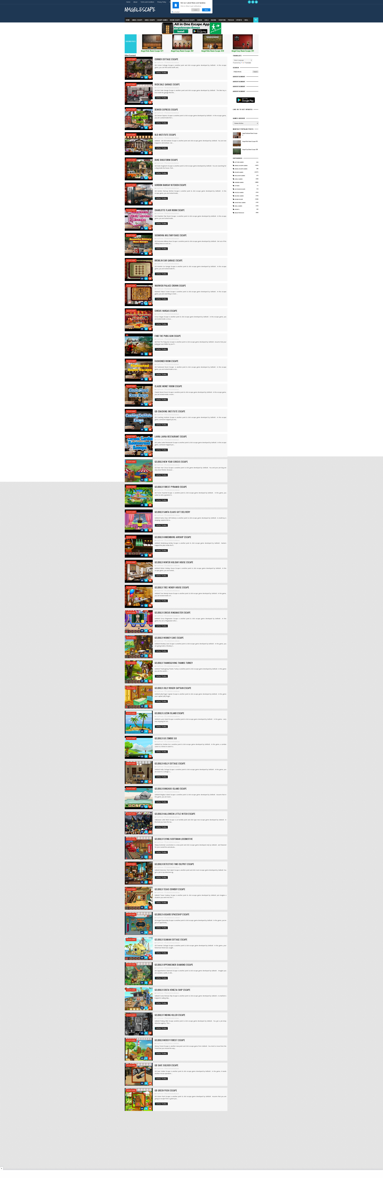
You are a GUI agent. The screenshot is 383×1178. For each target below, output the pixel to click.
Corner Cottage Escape (166, 59)
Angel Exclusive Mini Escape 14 (220, 1150)
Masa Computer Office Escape (220, 1133)
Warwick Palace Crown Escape (170, 285)
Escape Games (162, 20)
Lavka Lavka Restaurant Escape (171, 436)
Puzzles (231, 20)
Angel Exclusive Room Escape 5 (249, 134)
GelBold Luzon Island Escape (169, 713)
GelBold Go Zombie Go (166, 738)
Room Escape (175, 20)
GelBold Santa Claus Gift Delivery (172, 511)
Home (128, 2)
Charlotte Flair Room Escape (170, 210)
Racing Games (239, 196)
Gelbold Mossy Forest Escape (170, 1040)
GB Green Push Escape (166, 1090)
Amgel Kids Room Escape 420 (181, 1141)
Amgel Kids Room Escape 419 (250, 141)
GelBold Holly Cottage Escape (170, 763)
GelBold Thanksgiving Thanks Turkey (174, 662)
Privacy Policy (161, 2)
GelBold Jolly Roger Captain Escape (173, 688)
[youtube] (256, 1)
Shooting (222, 20)
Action (128, 25)
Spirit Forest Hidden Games (142, 1141)
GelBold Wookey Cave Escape (169, 637)
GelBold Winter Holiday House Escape (174, 562)
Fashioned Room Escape (166, 361)
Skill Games (238, 206)
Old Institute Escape (165, 134)
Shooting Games (240, 202)
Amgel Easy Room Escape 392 (181, 1133)
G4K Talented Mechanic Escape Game (144, 1149)
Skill (246, 20)
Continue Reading (161, 73)
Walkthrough (239, 212)
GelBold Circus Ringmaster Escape (173, 612)
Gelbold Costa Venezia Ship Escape (172, 989)
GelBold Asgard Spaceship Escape (172, 914)
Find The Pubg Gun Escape (168, 335)
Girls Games (239, 179)
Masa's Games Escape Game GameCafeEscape (224, 1125)
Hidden (199, 20)
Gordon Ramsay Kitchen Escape (170, 185)
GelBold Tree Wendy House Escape (172, 587)
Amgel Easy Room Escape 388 (250, 149)
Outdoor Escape (188, 20)
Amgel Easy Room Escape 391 (181, 1149)
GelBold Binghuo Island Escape (171, 788)
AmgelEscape (140, 9)
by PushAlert (176, 12)
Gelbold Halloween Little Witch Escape (175, 813)
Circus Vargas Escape (166, 310)
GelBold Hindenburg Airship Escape (173, 537)
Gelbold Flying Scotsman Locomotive (174, 838)
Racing (213, 20)
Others (237, 185)
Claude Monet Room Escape (168, 386)
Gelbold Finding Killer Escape (170, 1015)
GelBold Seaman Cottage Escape (171, 939)
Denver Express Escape (166, 109)
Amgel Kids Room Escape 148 (220, 1142)
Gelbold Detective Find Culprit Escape (174, 864)
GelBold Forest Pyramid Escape (171, 486)
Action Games (239, 162)
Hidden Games (239, 182)
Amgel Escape (137, 20)
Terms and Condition (147, 2)
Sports (239, 20)
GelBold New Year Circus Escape (171, 461)
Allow (206, 10)
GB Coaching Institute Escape (170, 411)
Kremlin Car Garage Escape (169, 260)
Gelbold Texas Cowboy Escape (170, 889)
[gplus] (252, 1)
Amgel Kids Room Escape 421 (142, 1125)
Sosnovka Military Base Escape (171, 235)
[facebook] (249, 1)
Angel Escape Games (241, 169)
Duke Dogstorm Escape (166, 159)
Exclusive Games (240, 175)
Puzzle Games (239, 192)
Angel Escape (150, 20)
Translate (248, 63)
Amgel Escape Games (241, 165)
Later (195, 10)
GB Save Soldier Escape (166, 1065)
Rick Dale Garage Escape (167, 84)
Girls (207, 20)
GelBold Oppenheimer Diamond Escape (174, 964)
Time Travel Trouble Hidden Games (144, 1133)
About (135, 2)
